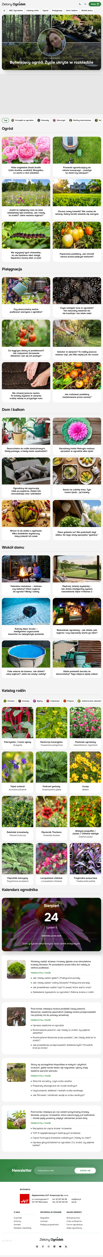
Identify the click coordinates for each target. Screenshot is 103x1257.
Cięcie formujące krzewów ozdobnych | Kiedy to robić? (62, 1137)
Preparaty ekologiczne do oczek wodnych (55, 1085)
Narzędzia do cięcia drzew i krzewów (52, 1128)
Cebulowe (55, 701)
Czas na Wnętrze (74, 1221)
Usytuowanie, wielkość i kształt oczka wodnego (58, 1090)
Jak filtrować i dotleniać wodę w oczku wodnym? (59, 1095)
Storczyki (61, 120)
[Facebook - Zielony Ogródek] (42, 1246)
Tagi (5, 120)
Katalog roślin (33, 10)
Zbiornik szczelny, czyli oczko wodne (52, 1081)
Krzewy (25, 701)
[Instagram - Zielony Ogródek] (48, 1246)
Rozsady (45, 120)
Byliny (40, 701)
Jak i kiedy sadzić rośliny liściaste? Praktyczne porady (61, 982)
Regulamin (44, 1218)
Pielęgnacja (57, 10)
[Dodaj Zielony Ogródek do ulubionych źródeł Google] (37, 1246)
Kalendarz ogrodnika (20, 889)
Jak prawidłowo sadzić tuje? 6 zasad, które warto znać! (62, 987)
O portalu (18, 1218)
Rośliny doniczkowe (82, 120)
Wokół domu (87, 10)
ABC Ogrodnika (16, 10)
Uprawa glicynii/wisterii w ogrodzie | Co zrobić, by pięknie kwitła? (63, 1144)
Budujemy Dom (73, 1218)
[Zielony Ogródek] (51, 1239)
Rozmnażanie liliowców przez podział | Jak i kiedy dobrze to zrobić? (64, 1039)
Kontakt (17, 1224)
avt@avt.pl (76, 1199)
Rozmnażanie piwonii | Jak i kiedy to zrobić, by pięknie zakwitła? (61, 1031)
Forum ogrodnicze (75, 1224)
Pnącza (70, 701)
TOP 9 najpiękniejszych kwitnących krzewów (56, 1133)
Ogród (45, 10)
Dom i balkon (72, 10)
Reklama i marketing (22, 1228)
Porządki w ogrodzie (24, 120)
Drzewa (11, 701)
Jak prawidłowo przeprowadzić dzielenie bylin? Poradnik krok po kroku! (63, 1046)
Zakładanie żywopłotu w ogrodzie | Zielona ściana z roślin (63, 992)
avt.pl (73, 1202)
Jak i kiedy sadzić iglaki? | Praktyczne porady (56, 978)
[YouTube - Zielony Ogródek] (60, 1246)
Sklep (93, 4)
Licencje (44, 1221)
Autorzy (17, 1221)
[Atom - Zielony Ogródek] (65, 1246)
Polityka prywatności (49, 1224)
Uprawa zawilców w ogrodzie (48, 1025)
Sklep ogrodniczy (74, 1228)
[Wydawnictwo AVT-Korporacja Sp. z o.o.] (24, 1199)
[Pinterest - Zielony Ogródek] (54, 1246)
